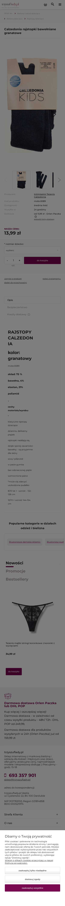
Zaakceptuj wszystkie (32, 888)
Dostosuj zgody (32, 879)
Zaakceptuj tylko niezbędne (32, 870)
